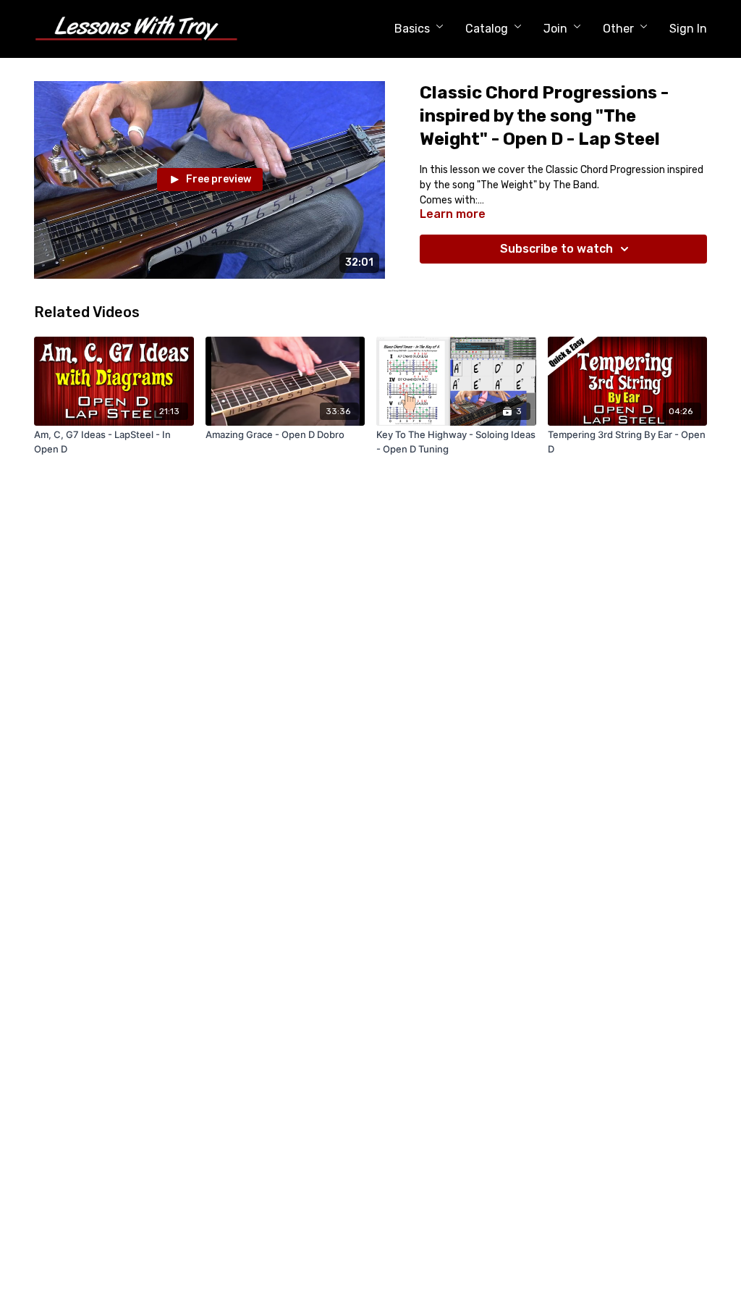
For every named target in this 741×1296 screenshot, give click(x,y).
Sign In (688, 28)
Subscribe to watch (556, 249)
